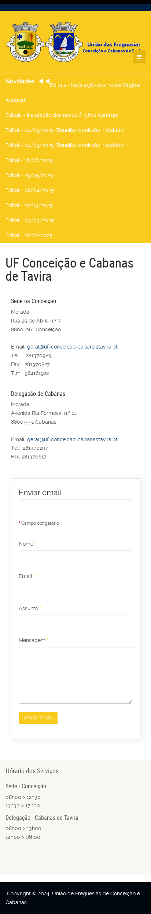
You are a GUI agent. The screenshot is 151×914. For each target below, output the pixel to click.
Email (27, 576)
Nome (28, 544)
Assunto (30, 608)
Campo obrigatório (39, 523)
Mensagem (34, 640)
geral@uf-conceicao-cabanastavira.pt (72, 347)
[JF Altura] (75, 42)
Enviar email (38, 717)
